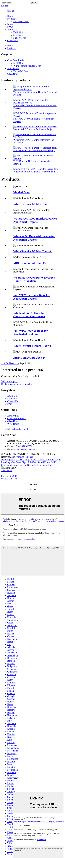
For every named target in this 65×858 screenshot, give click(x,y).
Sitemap (30, 457)
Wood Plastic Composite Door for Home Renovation (34, 279)
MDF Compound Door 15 (29, 263)
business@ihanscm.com (25, 449)
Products (11, 18)
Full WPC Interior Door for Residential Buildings (30, 332)
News (10, 24)
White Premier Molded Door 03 (32, 345)
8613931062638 (9, 476)
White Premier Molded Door (27, 65)
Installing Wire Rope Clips (13, 462)
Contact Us (12, 40)
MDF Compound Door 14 (29, 357)
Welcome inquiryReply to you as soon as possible (16, 382)
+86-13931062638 (23, 446)
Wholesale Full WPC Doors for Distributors (34, 171)
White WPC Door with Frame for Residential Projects (34, 238)
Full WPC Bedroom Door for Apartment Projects (31, 297)
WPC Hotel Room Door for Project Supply (34, 150)
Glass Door (12, 74)
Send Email (6, 470)
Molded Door (21, 192)
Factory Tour (19, 37)
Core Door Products (16, 60)
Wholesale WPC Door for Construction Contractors (29, 314)
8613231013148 (9, 478)
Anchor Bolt (13, 415)
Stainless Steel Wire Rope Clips (46, 459)
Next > (12, 363)
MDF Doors (19, 63)
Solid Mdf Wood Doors (39, 462)
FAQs (10, 27)
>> (17, 363)
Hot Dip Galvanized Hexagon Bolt (35, 465)
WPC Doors (13, 68)
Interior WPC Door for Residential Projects (33, 129)
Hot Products (17, 457)
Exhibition (18, 32)
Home (10, 16)
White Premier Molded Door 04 (32, 251)
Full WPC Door (21, 21)
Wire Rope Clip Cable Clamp (15, 459)
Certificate (18, 35)
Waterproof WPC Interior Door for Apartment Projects (35, 220)
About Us (12, 29)
